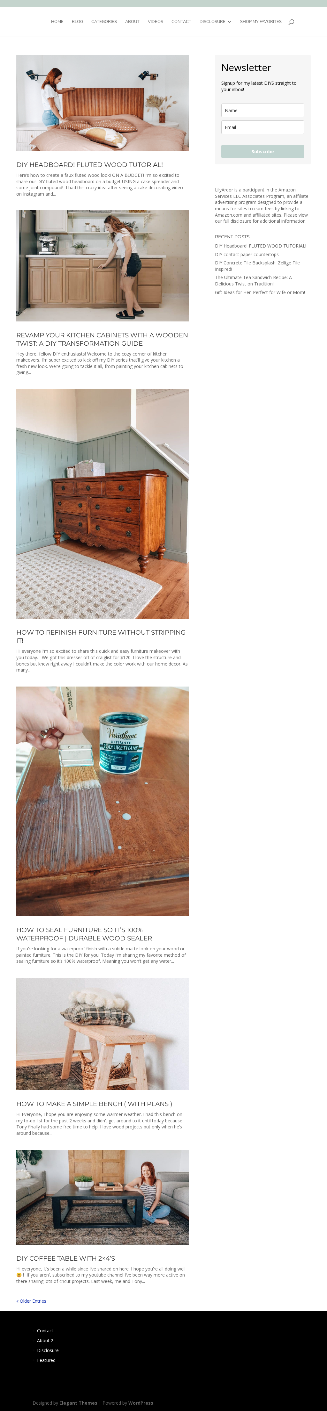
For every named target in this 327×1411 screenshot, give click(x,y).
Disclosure (212, 22)
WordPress (140, 1403)
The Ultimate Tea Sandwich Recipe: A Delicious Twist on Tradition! (253, 280)
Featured (46, 1360)
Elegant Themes (78, 1403)
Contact (181, 22)
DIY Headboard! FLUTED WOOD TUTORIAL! (89, 165)
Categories (104, 22)
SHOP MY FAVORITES (261, 22)
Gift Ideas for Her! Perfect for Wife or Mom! (260, 292)
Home (57, 22)
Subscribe (263, 151)
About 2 (45, 1340)
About (132, 22)
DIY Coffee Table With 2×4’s (65, 1258)
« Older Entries (31, 1301)
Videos (155, 22)
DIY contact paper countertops (247, 254)
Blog (77, 22)
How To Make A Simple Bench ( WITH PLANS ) (94, 1104)
